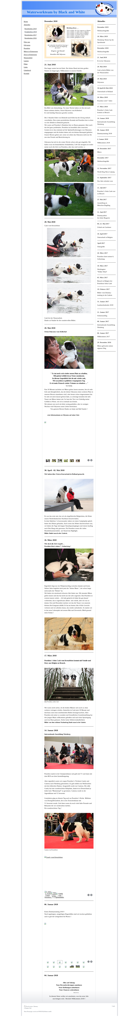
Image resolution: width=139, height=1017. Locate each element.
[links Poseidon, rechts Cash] (68, 684)
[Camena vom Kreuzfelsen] (68, 831)
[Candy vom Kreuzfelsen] (68, 874)
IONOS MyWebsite (43, 1011)
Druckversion (29, 1006)
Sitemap (36, 1006)
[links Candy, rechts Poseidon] (54, 895)
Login (113, 1006)
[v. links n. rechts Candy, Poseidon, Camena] (48, 895)
